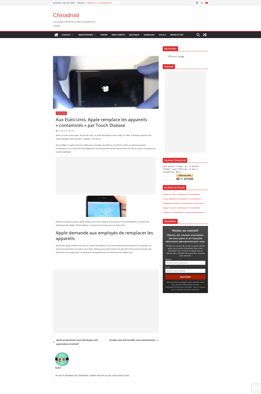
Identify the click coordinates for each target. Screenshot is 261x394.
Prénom (168, 259)
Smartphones (85, 35)
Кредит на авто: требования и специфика (181, 194)
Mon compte (118, 35)
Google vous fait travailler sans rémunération (132, 340)
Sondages (149, 35)
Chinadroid (66, 15)
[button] (72, 35)
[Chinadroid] (56, 35)
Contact (66, 35)
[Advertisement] (106, 175)
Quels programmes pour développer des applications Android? (77, 342)
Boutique (134, 35)
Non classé (61, 113)
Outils (162, 35)
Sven (73, 131)
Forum (103, 35)
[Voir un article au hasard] (204, 35)
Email (167, 267)
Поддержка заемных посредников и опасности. (184, 203)
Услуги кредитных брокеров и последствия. (182, 199)
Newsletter (176, 35)
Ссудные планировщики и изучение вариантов (183, 212)
